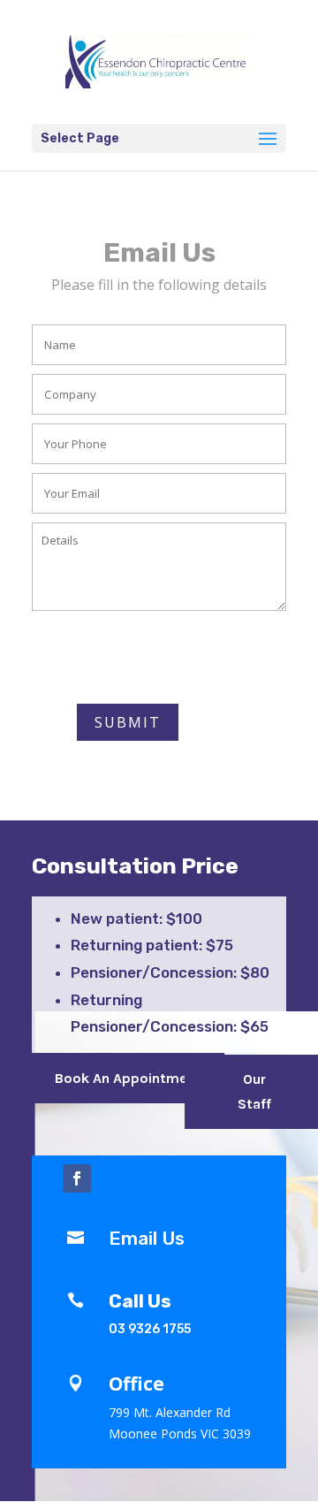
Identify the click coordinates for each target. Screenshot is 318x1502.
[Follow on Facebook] (77, 1178)
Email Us (147, 1238)
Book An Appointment (128, 1078)
